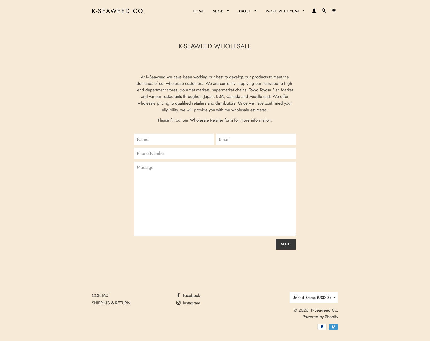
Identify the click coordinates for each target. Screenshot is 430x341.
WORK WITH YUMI (283, 11)
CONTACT (101, 295)
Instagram (191, 303)
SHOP (219, 11)
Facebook (191, 295)
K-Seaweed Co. (119, 11)
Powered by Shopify (320, 317)
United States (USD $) (311, 297)
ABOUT (245, 11)
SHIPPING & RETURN (111, 303)
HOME (198, 11)
